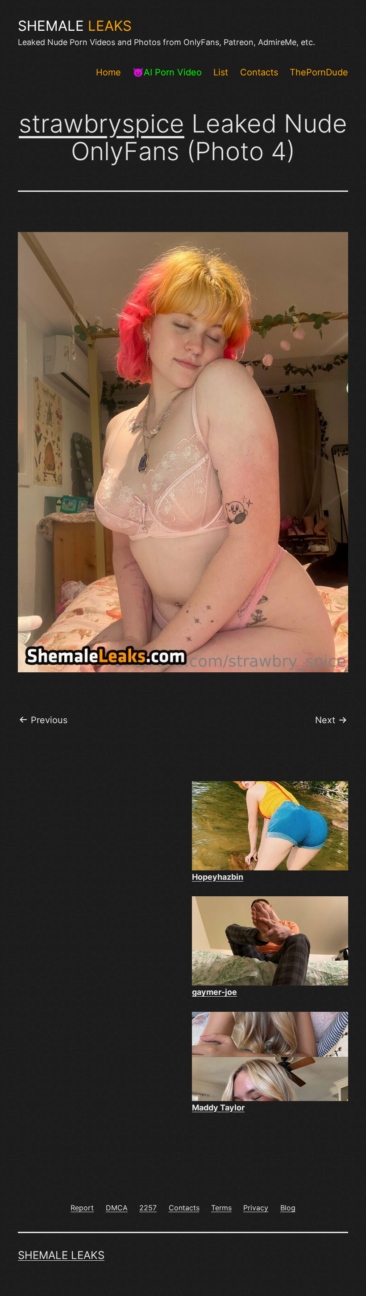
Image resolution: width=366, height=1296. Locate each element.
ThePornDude (319, 72)
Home (108, 72)
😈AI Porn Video (167, 72)
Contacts (259, 72)
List (220, 72)
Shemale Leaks (61, 1255)
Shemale (75, 25)
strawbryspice (101, 123)
